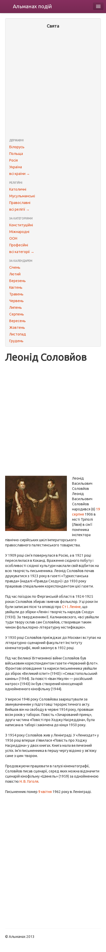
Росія (13, 160)
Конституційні (21, 225)
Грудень (16, 341)
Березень (17, 281)
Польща (16, 154)
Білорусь (16, 147)
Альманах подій (32, 6)
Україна (15, 167)
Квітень (15, 287)
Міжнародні (19, 232)
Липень (15, 307)
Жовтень (17, 327)
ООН (13, 238)
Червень (16, 301)
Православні (19, 203)
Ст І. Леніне (71, 607)
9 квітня (45, 792)
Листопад (17, 334)
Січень (14, 267)
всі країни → (19, 174)
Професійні (18, 245)
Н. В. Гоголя (29, 781)
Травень (16, 294)
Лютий (15, 274)
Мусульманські (22, 196)
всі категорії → (21, 252)
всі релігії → (19, 209)
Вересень (17, 321)
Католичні (17, 189)
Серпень (16, 314)
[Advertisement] (53, 84)
